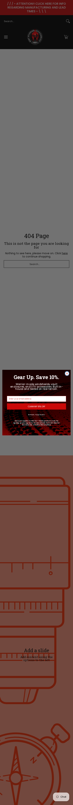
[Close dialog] (67, 373)
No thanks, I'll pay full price (36, 415)
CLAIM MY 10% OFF (36, 406)
